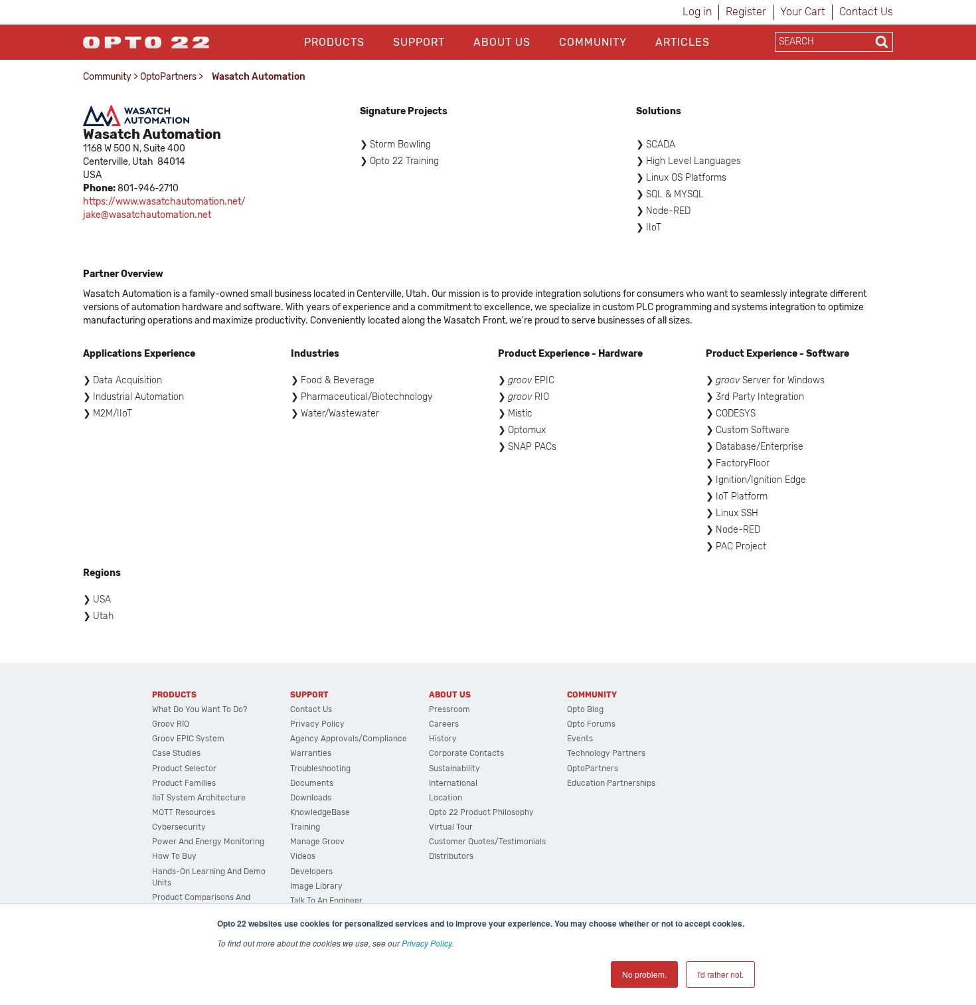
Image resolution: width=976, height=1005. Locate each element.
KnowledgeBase (320, 812)
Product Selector (184, 768)
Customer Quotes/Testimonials (487, 841)
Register (746, 11)
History (443, 738)
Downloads (310, 797)
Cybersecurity (179, 827)
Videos (302, 856)
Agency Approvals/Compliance (348, 738)
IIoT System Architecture (199, 797)
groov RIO (170, 724)
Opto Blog (585, 709)
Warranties (310, 753)
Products (334, 42)
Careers (444, 724)
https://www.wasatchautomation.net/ (164, 201)
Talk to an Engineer (326, 900)
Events (580, 738)
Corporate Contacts (466, 753)
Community (593, 42)
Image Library (316, 886)
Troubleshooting (320, 768)
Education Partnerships (611, 783)
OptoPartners (168, 76)
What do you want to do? (199, 709)
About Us (501, 42)
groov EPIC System (188, 738)
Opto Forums (591, 724)
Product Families (184, 783)
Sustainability (454, 768)
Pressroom (449, 709)
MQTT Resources (183, 812)
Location (445, 797)
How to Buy (174, 856)
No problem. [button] (644, 974)
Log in (697, 11)
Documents (311, 783)
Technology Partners (606, 753)
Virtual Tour (451, 827)
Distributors (451, 856)
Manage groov (317, 841)
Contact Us (866, 11)
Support (419, 42)
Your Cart (802, 11)
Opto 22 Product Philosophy (481, 812)
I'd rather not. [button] (720, 974)
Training (305, 827)
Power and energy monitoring (208, 841)
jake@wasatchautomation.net (147, 215)
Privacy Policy (426, 943)
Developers (311, 871)
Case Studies (176, 753)
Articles (682, 42)
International (453, 783)
